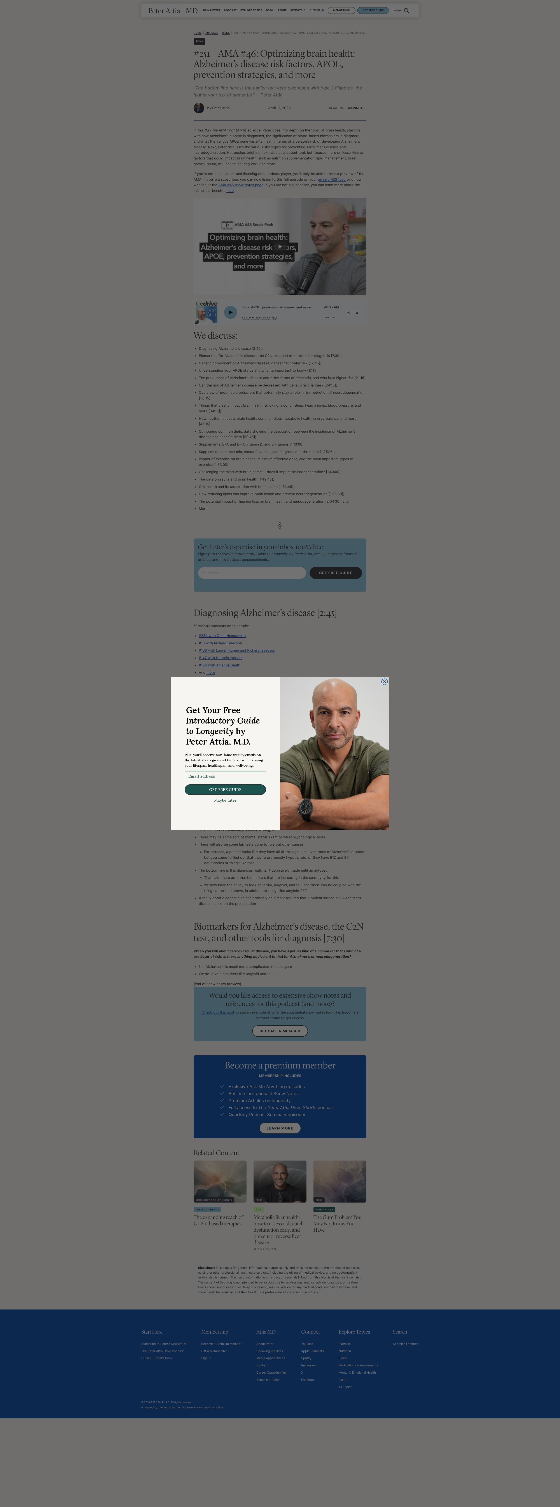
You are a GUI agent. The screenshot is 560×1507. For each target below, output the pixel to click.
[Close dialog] (385, 682)
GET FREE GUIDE (225, 789)
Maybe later (225, 800)
